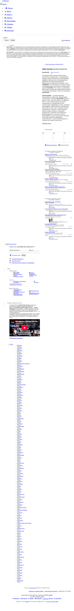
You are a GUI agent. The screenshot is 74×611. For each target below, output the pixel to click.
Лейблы (9, 27)
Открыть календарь (51, 145)
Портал (10, 8)
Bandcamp (39, 598)
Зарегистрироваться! (17, 259)
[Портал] (4, 1)
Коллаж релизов (64, 145)
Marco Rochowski (50, 217)
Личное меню (13, 244)
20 (71, 163)
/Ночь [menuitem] (67, 40)
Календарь (10, 30)
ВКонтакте (16, 598)
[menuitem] (50, 591)
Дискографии (10, 21)
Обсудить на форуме (16, 338)
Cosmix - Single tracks (50, 232)
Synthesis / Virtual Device (51, 226)
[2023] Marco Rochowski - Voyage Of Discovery (55, 214)
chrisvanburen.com (35, 290)
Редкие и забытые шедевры (51, 178)
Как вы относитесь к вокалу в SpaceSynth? (55, 186)
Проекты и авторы (19, 276)
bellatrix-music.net (34, 294)
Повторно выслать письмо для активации (23, 262)
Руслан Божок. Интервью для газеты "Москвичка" (56, 208)
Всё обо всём (49, 163)
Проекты (9, 18)
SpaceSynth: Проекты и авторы (52, 169)
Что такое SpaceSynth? (17, 273)
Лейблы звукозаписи (32, 273)
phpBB (26, 601)
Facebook (24, 598)
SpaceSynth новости (51, 156)
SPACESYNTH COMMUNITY (17, 290)
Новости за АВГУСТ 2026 (51, 154)
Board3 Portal (33, 587)
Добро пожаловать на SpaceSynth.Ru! (54, 64)
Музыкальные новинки (33, 275)
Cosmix (47, 234)
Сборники (9, 24)
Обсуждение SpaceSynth (52, 172)
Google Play (58, 598)
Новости (9, 14)
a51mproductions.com (34, 292)
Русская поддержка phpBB (52, 601)
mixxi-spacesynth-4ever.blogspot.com (18, 294)
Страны (11, 344)
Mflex (47, 204)
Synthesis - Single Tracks (50, 223)
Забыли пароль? (16, 260)
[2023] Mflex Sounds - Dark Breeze (53, 201)
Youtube (31, 598)
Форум (8, 11)
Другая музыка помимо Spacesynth (53, 161)
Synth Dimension (49, 210)
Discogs (50, 598)
